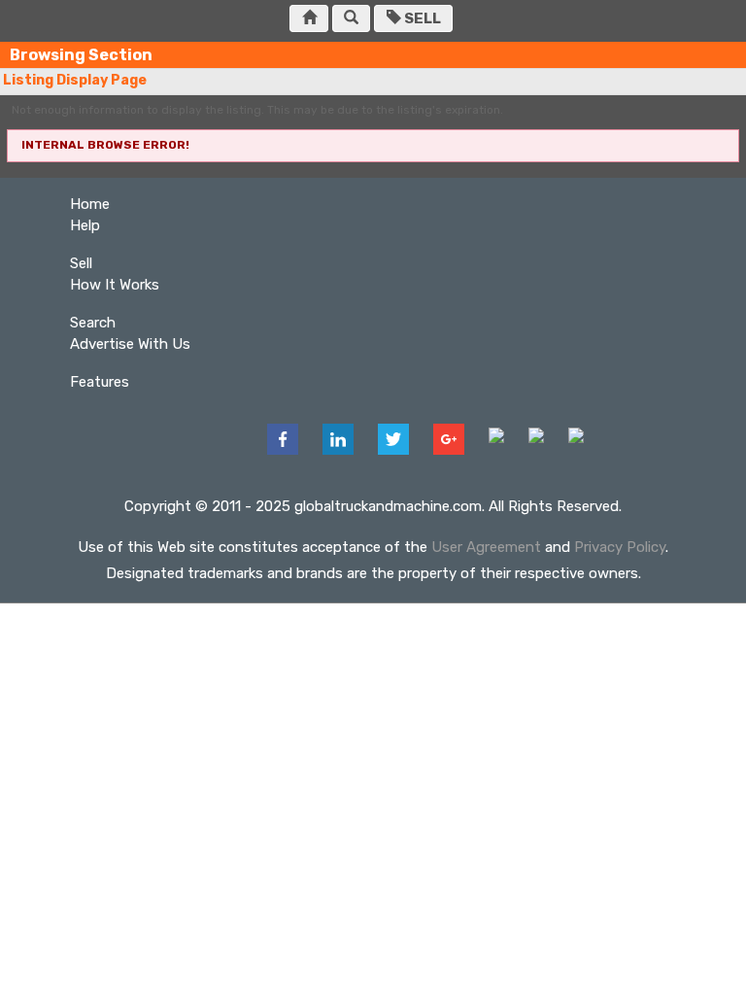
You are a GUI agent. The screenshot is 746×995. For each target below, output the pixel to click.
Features (99, 382)
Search (93, 322)
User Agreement (486, 547)
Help (85, 225)
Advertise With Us (130, 344)
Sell (421, 18)
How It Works (114, 284)
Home (90, 204)
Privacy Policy (619, 547)
